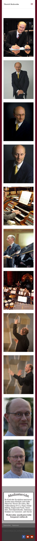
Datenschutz (7, 525)
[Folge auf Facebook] (23, 536)
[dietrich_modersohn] (18, 56)
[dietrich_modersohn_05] (18, 225)
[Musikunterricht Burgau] (18, 520)
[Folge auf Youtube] (27, 536)
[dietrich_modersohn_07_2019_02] (18, 436)
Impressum (15, 525)
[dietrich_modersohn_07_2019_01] (18, 478)
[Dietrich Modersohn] (18, 98)
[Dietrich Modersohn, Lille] (18, 351)
